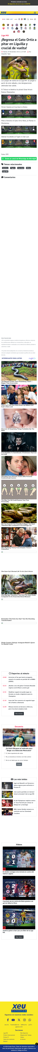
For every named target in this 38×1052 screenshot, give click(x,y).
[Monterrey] (34, 25)
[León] (30, 25)
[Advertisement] (19, 259)
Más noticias (19, 713)
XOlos (28, 168)
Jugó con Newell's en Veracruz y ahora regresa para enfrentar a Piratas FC (24, 785)
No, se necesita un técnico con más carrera (18, 757)
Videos (22, 1037)
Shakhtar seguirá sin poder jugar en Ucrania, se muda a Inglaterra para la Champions (20, 694)
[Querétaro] (21, 28)
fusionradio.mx (14, 1024)
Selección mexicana (8, 1039)
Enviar (19, 764)
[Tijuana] (14, 32)
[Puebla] (12, 28)
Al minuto (23, 1039)
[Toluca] (19, 32)
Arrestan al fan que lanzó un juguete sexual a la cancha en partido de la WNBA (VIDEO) (22, 679)
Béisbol (5, 1041)
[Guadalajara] (26, 25)
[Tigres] (34, 28)
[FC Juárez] (21, 25)
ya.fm (30, 1024)
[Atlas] (12, 25)
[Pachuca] (8, 28)
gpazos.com (19, 1027)
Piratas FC (6, 1037)
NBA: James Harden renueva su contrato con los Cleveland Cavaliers (24, 811)
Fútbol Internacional (9, 1035)
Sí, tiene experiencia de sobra (14, 753)
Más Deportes (24, 1033)
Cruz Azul (21, 168)
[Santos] (30, 28)
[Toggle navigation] (35, 13)
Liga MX (5, 171)
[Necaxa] (4, 28)
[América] (4, 25)
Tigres (13, 168)
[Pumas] (17, 28)
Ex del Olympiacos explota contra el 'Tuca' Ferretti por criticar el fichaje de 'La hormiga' (24, 803)
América (5, 168)
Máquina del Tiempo (25, 1035)
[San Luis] (26, 28)
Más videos (19, 937)
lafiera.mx (24, 1024)
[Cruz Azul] (17, 25)
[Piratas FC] (24, 32)
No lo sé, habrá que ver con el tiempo (17, 760)
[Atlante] (8, 25)
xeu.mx (7, 1024)
